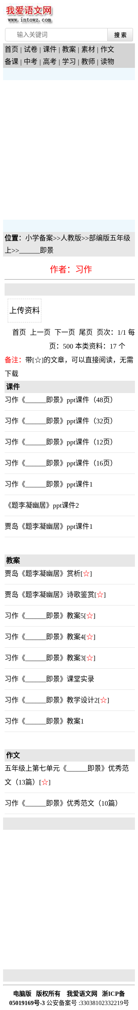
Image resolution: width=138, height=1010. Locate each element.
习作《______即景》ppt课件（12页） (61, 442)
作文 (107, 49)
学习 (69, 62)
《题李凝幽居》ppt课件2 (42, 505)
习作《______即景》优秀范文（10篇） (63, 803)
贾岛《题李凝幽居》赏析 (42, 573)
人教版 (71, 238)
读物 (107, 62)
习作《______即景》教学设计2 (51, 700)
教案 (69, 49)
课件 (50, 49)
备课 (11, 62)
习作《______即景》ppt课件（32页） (61, 421)
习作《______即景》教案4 (44, 637)
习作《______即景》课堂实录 (49, 679)
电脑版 (22, 993)
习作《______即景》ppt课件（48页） (61, 400)
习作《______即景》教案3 (44, 658)
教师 (88, 62)
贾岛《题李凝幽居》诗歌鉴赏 (49, 595)
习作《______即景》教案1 (44, 721)
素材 (88, 49)
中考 (31, 62)
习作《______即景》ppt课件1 (49, 484)
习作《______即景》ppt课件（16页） (61, 463)
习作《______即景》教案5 (44, 616)
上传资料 (24, 310)
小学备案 (39, 238)
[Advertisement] (69, 149)
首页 (11, 49)
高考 (50, 62)
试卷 (31, 49)
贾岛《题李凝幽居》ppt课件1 (49, 526)
